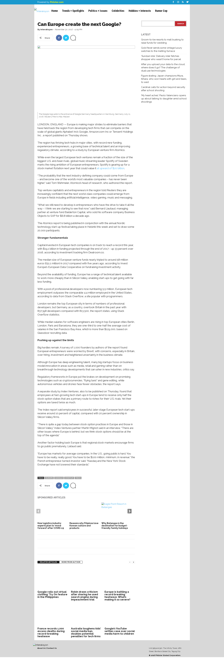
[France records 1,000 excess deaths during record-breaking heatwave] (52, 614)
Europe (49, 478)
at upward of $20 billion (110, 168)
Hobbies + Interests (140, 10)
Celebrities (118, 10)
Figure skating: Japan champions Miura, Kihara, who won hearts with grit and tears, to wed (164, 79)
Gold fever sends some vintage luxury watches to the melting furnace (161, 49)
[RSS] (183, 2)
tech (78, 478)
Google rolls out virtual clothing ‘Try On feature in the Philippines (52, 594)
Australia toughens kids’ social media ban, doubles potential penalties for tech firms (86, 632)
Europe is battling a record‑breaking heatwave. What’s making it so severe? (117, 595)
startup (69, 478)
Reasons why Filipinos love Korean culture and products (83, 525)
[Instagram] (178, 2)
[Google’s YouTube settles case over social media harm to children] (120, 614)
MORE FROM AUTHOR (71, 562)
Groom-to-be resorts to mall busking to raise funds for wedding (162, 41)
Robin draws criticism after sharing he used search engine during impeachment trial (84, 595)
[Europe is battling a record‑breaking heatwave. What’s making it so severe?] (120, 578)
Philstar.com (57, 2)
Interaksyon (46, 29)
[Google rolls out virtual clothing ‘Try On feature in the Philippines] (52, 578)
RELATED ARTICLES (48, 562)
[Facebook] (173, 2)
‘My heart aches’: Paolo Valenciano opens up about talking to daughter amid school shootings (164, 98)
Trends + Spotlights (73, 10)
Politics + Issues (97, 10)
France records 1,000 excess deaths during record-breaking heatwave (51, 632)
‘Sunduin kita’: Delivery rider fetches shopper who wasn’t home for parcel (161, 58)
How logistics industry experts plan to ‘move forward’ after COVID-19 (50, 525)
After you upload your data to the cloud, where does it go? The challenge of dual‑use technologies (163, 67)
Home (54, 10)
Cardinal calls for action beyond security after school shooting (163, 89)
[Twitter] (187, 2)
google (59, 478)
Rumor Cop (161, 10)
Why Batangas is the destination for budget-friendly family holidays (114, 525)
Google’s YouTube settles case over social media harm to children (120, 631)
